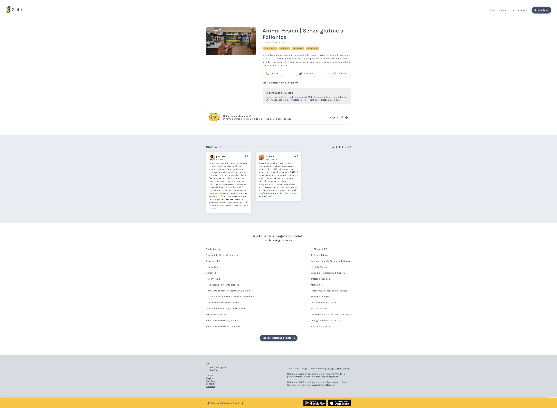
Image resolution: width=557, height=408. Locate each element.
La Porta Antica (319, 267)
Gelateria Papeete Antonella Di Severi (330, 261)
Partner (299, 376)
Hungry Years (213, 278)
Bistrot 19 (211, 272)
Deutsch (210, 386)
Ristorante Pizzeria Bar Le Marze (223, 326)
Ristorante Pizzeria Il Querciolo (222, 320)
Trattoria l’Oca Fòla (320, 278)
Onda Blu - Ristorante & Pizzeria (328, 272)
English (210, 378)
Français (210, 381)
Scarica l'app (541, 10)
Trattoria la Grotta (320, 326)
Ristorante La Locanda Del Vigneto (329, 290)
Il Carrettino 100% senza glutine (222, 302)
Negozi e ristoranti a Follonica (278, 337)
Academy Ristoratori (324, 385)
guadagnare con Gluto (337, 368)
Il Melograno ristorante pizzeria (222, 284)
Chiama (275, 73)
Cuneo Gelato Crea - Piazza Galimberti (331, 314)
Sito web (308, 73)
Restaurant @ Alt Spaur (323, 302)
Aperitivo (298, 48)
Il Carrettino (212, 267)
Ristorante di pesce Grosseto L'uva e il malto (229, 290)
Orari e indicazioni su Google (278, 82)
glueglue (213, 370)
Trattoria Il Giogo (319, 255)
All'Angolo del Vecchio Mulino (326, 320)
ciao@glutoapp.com (327, 376)
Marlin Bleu (317, 284)
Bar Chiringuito (319, 308)
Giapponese (270, 48)
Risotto (284, 48)
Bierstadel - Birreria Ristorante (222, 255)
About (504, 10)
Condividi (343, 73)
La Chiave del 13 (319, 249)
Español (210, 383)
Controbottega (213, 249)
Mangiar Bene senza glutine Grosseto (226, 308)
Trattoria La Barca (320, 296)
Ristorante (312, 48)
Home (492, 10)
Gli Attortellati (213, 261)
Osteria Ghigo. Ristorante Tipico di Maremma (230, 296)
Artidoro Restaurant (216, 314)
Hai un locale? (519, 10)
